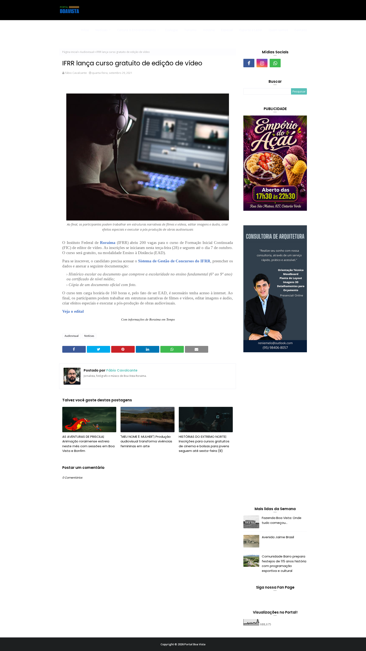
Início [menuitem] (85, 30)
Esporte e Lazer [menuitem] (250, 30)
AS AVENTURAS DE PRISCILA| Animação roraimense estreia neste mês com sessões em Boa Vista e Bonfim (88, 443)
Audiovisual (87, 52)
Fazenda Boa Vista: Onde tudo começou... (281, 520)
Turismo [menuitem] (190, 30)
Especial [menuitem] (227, 30)
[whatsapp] (275, 63)
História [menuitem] (209, 30)
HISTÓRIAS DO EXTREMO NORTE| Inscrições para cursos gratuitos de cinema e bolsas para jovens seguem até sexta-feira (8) (204, 443)
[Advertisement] (275, 430)
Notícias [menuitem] (101, 30)
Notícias (89, 336)
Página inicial (70, 52)
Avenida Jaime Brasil (278, 537)
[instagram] (262, 63)
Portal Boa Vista (194, 644)
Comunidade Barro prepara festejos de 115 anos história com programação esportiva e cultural (284, 563)
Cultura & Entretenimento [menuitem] (136, 30)
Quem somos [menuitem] (278, 30)
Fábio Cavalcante (76, 73)
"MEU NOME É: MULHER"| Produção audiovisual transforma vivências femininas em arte (146, 441)
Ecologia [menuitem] (171, 30)
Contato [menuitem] (300, 30)
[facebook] (248, 63)
